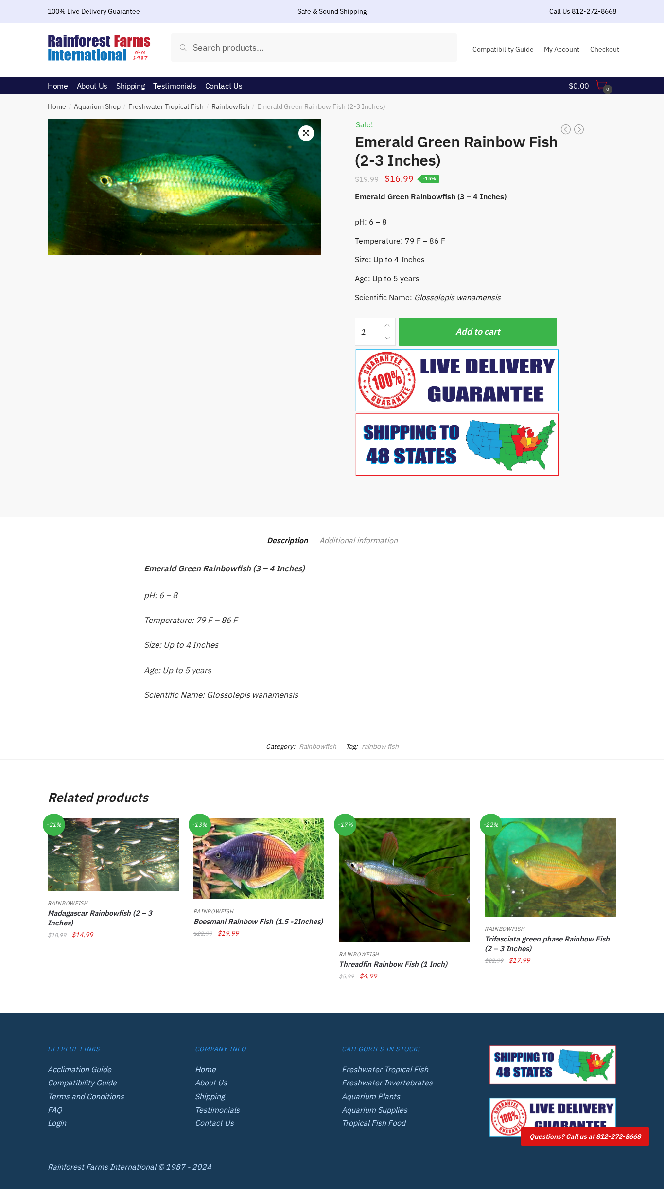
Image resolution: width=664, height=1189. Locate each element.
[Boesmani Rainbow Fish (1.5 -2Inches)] (259, 858)
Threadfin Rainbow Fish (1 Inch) (393, 964)
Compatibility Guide (503, 49)
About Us (211, 1082)
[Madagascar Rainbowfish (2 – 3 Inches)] (113, 854)
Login (57, 1123)
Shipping (210, 1096)
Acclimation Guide (79, 1069)
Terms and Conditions (86, 1096)
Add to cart (477, 331)
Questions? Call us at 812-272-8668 (585, 1136)
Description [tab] (287, 540)
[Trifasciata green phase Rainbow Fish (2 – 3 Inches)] (550, 867)
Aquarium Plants (371, 1096)
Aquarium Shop (97, 106)
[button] (306, 133)
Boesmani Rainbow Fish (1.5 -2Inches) (258, 921)
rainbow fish (380, 746)
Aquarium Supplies (374, 1110)
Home (57, 106)
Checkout (604, 49)
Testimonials (217, 1110)
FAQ (55, 1110)
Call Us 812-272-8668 (582, 11)
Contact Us (214, 1123)
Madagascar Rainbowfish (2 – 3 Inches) (100, 917)
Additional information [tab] (358, 540)
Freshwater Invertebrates (387, 1082)
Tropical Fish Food (373, 1123)
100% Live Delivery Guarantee (94, 11)
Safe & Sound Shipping (332, 11)
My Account (561, 49)
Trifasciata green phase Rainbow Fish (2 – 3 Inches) (547, 943)
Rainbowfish (230, 106)
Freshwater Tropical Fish (166, 106)
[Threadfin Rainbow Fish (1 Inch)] (404, 880)
